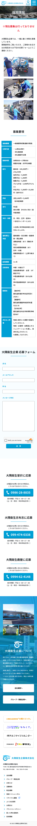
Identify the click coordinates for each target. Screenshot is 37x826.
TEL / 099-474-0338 (8, 769)
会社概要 (9, 775)
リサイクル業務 (11, 798)
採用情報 (9, 816)
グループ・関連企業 (13, 779)
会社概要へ (18, 688)
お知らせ (9, 783)
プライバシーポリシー (13, 809)
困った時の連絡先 (12, 813)
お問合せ (9, 805)
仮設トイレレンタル (13, 794)
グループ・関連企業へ (18, 699)
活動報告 (9, 787)
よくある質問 (10, 802)
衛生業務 (9, 790)
